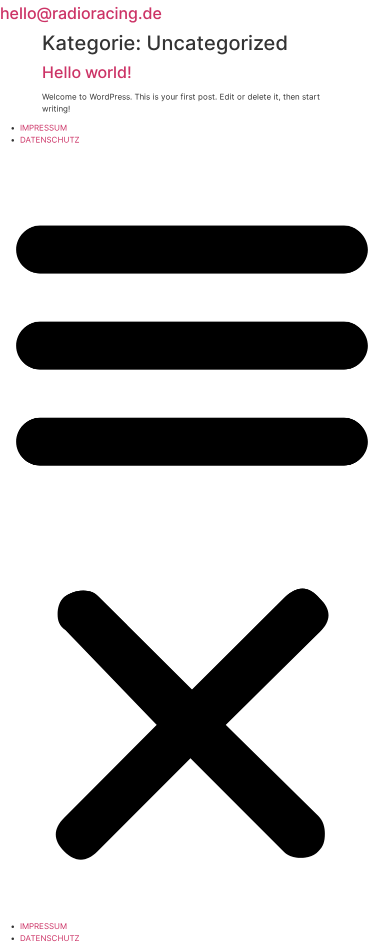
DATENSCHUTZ (50, 140)
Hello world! (87, 72)
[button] (192, 533)
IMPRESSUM (43, 128)
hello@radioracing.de (81, 13)
